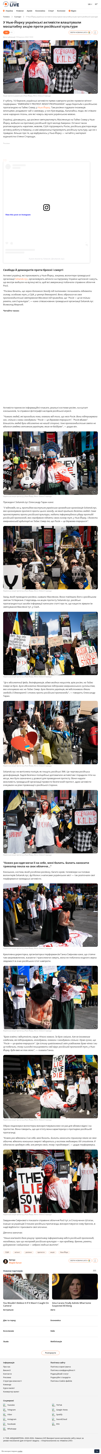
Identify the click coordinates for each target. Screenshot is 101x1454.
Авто (52, 1310)
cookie (20, 1451)
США (7, 1252)
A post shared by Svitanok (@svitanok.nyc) (46, 259)
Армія (29, 11)
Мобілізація (56, 1341)
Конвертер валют (11, 1391)
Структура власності (12, 1381)
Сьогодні (17, 17)
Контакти (7, 1374)
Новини (20, 11)
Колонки (61, 11)
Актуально (8, 1310)
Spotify (59, 1414)
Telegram (11, 1409)
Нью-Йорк (64, 1252)
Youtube (11, 1405)
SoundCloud (61, 1419)
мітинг (17, 1252)
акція (52, 1252)
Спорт (51, 11)
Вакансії (7, 1370)
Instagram (11, 1419)
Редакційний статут (59, 1374)
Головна (6, 17)
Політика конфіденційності (62, 1370)
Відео (73, 11)
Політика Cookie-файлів (61, 1381)
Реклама (7, 1377)
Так (97, 1451)
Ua (89, 4)
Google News (62, 1409)
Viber (9, 1414)
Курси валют (9, 1388)
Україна (9, 11)
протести (41, 1252)
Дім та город (9, 1320)
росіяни (29, 1252)
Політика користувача (60, 1366)
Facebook (11, 1424)
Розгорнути (50, 1353)
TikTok (59, 1405)
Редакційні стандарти (60, 1377)
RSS (58, 1424)
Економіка (40, 11)
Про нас (6, 1366)
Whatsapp (11, 1428)
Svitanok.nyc (21, 278)
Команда (7, 1384)
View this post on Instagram (18, 215)
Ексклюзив (8, 1331)
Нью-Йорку (44, 107)
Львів (6, 1341)
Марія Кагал (15, 1262)
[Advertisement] (51, 151)
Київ (52, 1331)
